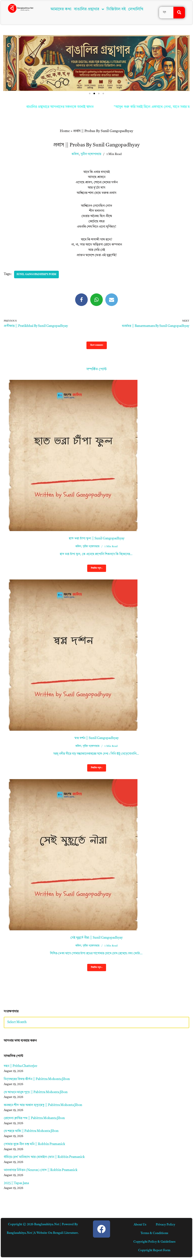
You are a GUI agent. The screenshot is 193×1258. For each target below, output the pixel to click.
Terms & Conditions (154, 1233)
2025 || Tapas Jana (16, 1183)
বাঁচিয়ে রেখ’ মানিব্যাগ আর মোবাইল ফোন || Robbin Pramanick (44, 1157)
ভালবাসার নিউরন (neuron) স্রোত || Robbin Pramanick (40, 1170)
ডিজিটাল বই (116, 9)
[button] (89, 9)
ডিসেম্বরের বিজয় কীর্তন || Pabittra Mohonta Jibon (37, 1079)
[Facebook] (81, 299)
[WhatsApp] (96, 299)
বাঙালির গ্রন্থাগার (86, 9)
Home (65, 131)
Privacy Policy (165, 1224)
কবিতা (75, 154)
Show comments (96, 345)
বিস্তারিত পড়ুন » (94, 569)
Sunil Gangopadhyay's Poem (36, 274)
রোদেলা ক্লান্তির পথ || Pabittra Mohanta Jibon (34, 1118)
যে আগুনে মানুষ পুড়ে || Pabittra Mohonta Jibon (36, 1092)
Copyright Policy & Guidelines (154, 1241)
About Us (140, 1224)
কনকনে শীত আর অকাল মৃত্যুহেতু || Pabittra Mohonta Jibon (43, 1105)
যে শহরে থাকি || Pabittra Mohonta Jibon (31, 1131)
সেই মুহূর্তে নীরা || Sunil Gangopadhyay (96, 937)
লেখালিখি (135, 9)
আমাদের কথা (61, 9)
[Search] (179, 12)
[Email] (111, 299)
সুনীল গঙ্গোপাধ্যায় (91, 154)
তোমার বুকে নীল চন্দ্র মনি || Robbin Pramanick (34, 1144)
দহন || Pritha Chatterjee (20, 1066)
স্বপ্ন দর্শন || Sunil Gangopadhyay (96, 738)
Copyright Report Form (154, 1250)
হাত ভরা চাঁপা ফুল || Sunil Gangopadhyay (96, 538)
